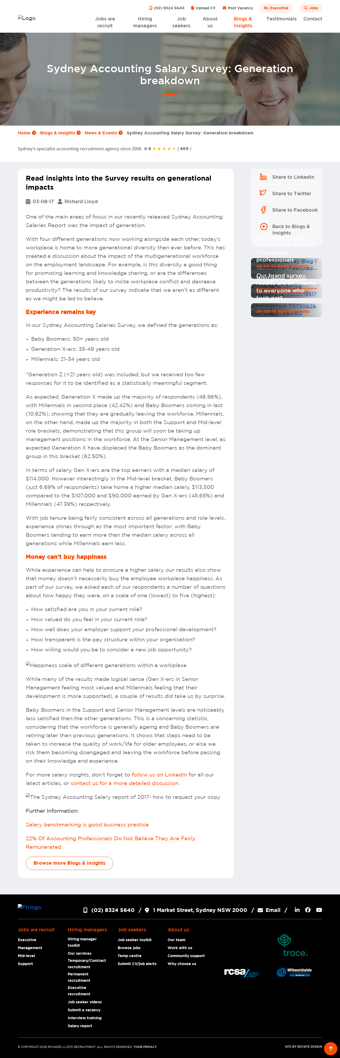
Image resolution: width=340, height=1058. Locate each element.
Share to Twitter (291, 194)
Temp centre (130, 956)
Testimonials (281, 19)
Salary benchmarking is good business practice (87, 824)
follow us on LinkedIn (159, 775)
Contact (312, 19)
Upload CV (205, 8)
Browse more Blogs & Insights (69, 863)
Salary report (80, 1026)
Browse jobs (129, 948)
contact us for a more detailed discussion (123, 783)
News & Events (101, 133)
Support (25, 964)
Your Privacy (145, 1047)
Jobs (313, 8)
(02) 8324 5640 (168, 8)
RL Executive (276, 8)
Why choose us (182, 964)
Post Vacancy (240, 8)
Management (30, 948)
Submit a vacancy (84, 1010)
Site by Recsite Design (303, 1047)
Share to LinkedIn (293, 177)
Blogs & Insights (58, 133)
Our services (79, 953)
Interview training (84, 1018)
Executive (27, 940)
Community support (186, 956)
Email (273, 910)
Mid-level (26, 956)
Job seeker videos (85, 1002)
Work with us (180, 948)
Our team (176, 940)
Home (25, 133)
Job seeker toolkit (135, 940)
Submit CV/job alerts (137, 964)
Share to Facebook (295, 210)
